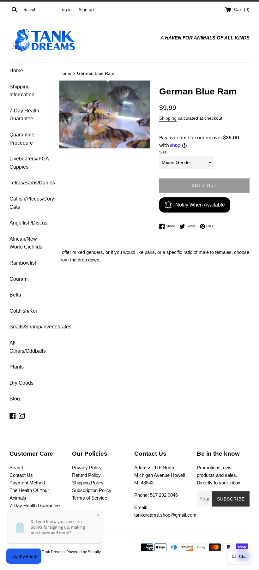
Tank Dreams (53, 552)
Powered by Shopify (83, 552)
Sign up (86, 9)
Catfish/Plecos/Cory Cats (29, 203)
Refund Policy (86, 475)
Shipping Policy (88, 482)
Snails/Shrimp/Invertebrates (29, 326)
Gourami (19, 279)
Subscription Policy (91, 490)
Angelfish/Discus (28, 222)
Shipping (168, 118)
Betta (15, 294)
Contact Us (21, 475)
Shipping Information (21, 91)
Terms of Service (89, 498)
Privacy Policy (87, 467)
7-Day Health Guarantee (24, 115)
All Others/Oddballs (27, 347)
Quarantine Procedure (21, 139)
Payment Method (27, 482)
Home (16, 70)
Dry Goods (21, 383)
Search (16, 467)
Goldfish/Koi (23, 311)
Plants (16, 366)
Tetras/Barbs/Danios (29, 182)
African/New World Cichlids (25, 243)
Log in (65, 9)
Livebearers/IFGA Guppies (29, 163)
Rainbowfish (23, 263)
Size (163, 152)
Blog (14, 398)
